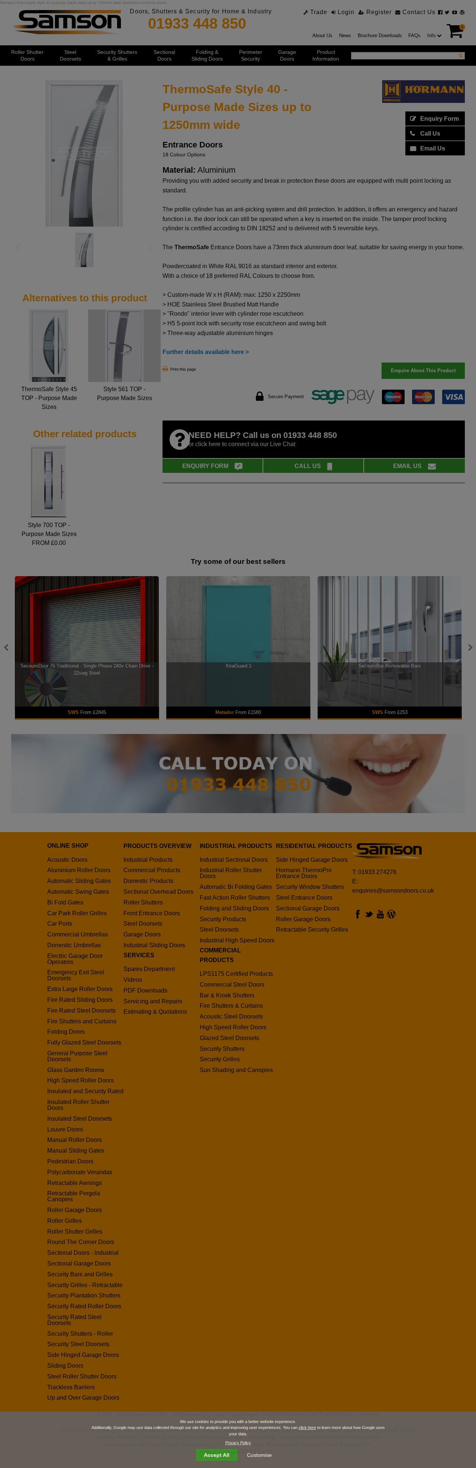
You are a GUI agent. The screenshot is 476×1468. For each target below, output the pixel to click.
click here (307, 1427)
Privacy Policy (238, 1443)
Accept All (216, 1455)
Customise (259, 1455)
